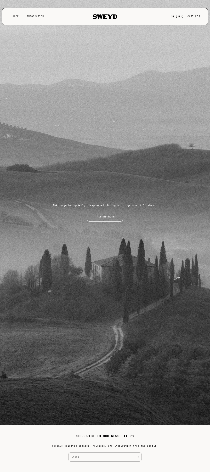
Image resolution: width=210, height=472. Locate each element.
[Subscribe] (137, 457)
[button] (17, 16)
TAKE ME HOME (105, 216)
